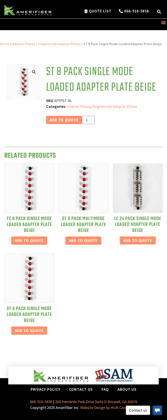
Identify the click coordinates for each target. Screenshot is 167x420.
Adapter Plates (23, 44)
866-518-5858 (41, 401)
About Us (127, 389)
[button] (159, 11)
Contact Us (81, 389)
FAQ (105, 389)
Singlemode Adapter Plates (59, 44)
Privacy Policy (45, 389)
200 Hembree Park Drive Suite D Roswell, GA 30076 (96, 401)
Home (4, 44)
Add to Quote (64, 119)
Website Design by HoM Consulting (108, 407)
